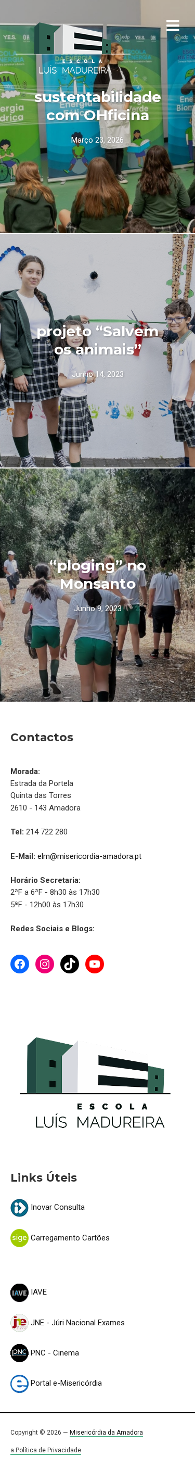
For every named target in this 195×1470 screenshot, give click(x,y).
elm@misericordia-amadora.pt (89, 856)
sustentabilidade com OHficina (97, 106)
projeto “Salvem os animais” (97, 340)
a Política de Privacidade (45, 1450)
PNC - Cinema (54, 1353)
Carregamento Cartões (69, 1238)
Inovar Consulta (57, 1207)
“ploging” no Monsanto (97, 574)
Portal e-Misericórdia (65, 1383)
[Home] (73, 48)
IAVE (38, 1292)
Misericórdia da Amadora (106, 1432)
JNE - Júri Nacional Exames (77, 1322)
